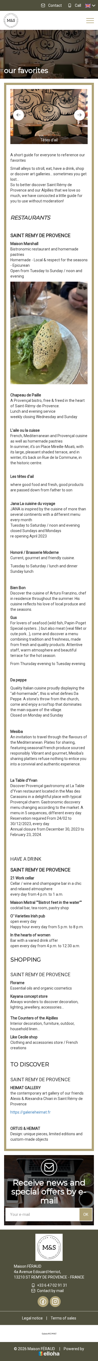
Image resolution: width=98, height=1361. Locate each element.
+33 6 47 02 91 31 (52, 1285)
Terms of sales (63, 1318)
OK (85, 1214)
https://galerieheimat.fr (30, 1112)
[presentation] (18, 115)
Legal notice (32, 1318)
